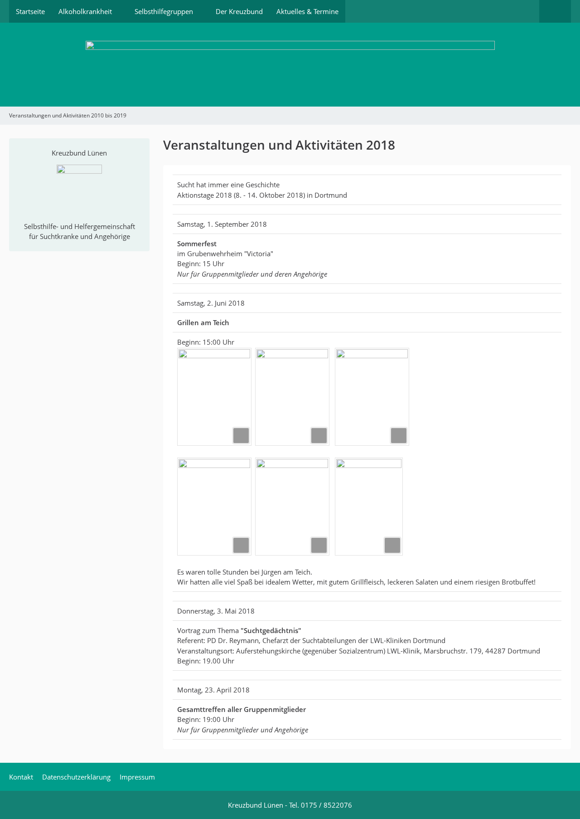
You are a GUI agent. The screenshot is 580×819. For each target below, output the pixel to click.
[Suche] (555, 11)
